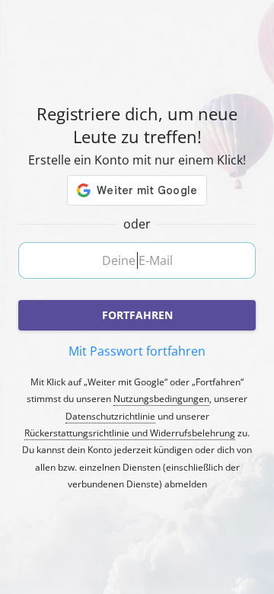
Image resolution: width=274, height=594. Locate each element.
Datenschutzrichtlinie (110, 416)
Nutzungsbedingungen (161, 399)
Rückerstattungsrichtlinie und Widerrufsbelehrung (129, 433)
